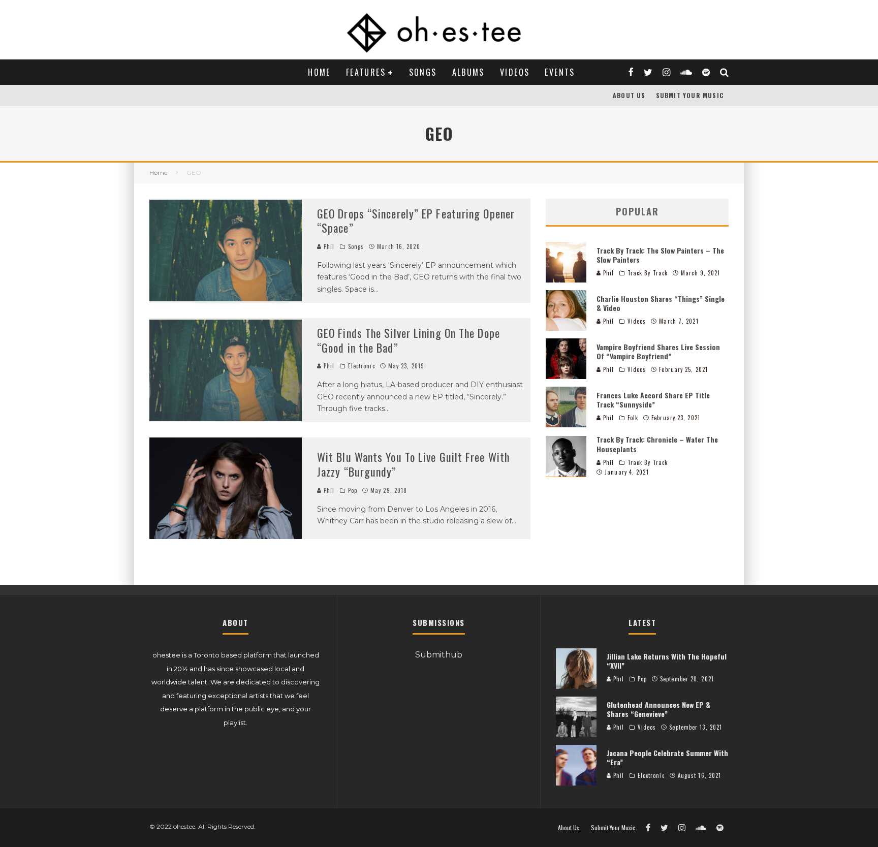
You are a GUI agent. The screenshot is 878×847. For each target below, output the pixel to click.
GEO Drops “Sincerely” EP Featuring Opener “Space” (416, 220)
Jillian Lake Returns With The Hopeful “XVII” (667, 661)
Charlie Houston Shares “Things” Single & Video (661, 302)
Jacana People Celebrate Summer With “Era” (667, 757)
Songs (423, 72)
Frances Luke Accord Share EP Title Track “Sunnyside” (653, 399)
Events (560, 72)
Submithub (438, 655)
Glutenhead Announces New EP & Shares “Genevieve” (658, 709)
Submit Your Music (690, 95)
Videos (514, 72)
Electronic (361, 365)
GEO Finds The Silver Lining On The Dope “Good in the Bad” (408, 340)
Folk (633, 417)
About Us (629, 95)
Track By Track (648, 272)
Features (366, 72)
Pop (352, 490)
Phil (328, 246)
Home (319, 72)
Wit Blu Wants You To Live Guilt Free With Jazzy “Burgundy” (413, 464)
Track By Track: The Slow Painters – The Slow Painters (660, 254)
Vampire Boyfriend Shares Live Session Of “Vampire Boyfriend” (658, 351)
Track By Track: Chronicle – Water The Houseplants (657, 444)
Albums (468, 72)
